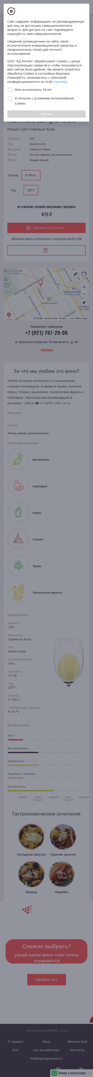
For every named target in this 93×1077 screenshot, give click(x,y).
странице (60, 82)
